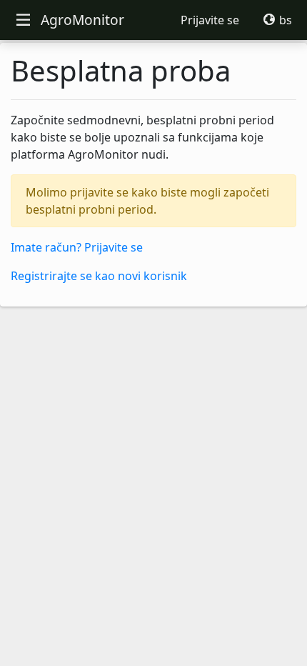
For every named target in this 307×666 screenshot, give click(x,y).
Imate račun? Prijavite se (77, 247)
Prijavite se (210, 20)
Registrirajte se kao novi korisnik (99, 276)
